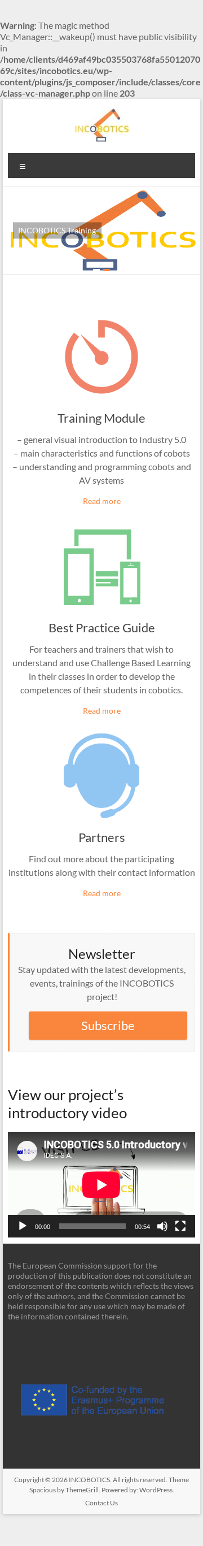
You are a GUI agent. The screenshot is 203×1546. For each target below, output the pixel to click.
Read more (102, 501)
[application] (101, 1184)
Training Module (101, 417)
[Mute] (162, 1226)
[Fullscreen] (180, 1226)
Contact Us (101, 1503)
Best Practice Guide (101, 627)
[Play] (22, 1226)
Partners (101, 837)
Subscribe (108, 1025)
